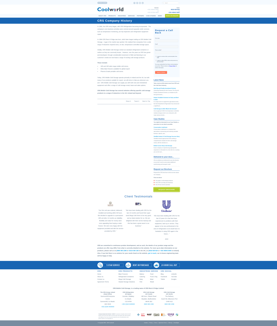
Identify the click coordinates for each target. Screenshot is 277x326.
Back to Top (146, 101)
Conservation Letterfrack (160, 127)
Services (131, 16)
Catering (142, 276)
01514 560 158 (133, 250)
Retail (152, 282)
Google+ (174, 279)
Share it (128, 101)
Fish (141, 282)
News (160, 16)
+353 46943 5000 (153, 9)
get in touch (152, 253)
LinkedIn (174, 274)
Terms (155, 322)
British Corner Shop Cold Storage (163, 145)
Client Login (102, 2)
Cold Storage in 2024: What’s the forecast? (165, 108)
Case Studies (151, 16)
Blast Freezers (123, 274)
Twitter (163, 279)
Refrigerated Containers (126, 276)
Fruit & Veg (153, 276)
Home (99, 274)
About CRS (102, 16)
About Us (100, 276)
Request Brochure (166, 189)
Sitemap (170, 322)
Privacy (151, 322)
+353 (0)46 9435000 (107, 306)
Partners (140, 16)
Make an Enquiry (172, 16)
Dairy (141, 279)
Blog (162, 274)
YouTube (174, 276)
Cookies (146, 322)
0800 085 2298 (122, 250)
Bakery (142, 274)
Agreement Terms (103, 282)
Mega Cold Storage (125, 279)
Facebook (164, 276)
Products (112, 16)
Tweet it (136, 101)
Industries (122, 16)
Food (151, 274)
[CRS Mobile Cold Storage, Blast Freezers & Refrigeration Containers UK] (110, 9)
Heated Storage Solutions (127, 282)
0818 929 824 (175, 9)
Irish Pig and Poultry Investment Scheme (165, 88)
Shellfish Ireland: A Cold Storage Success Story (167, 136)
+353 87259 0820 (153, 12)
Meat (151, 279)
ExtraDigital (176, 322)
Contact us (100, 279)
